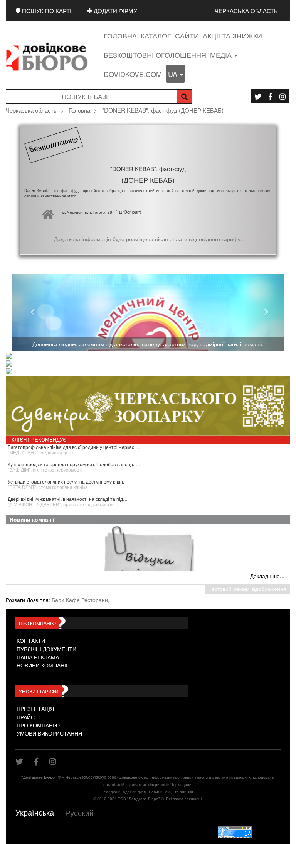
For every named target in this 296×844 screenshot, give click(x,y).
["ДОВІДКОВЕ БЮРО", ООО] (150, 364)
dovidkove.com (133, 74)
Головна (120, 35)
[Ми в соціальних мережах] (258, 96)
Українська (34, 812)
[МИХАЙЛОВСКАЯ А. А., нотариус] (150, 356)
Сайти (187, 35)
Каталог (156, 35)
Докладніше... (267, 576)
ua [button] (173, 74)
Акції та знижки (232, 35)
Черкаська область (246, 10)
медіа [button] (222, 55)
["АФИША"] (150, 372)
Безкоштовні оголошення (155, 55)
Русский (79, 812)
